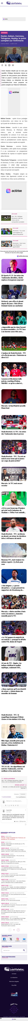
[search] (24, 950)
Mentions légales (14, 981)
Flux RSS (14, 985)
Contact (14, 973)
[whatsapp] (9, 65)
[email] (13, 65)
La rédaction (14, 977)
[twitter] (5, 65)
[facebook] (2, 65)
